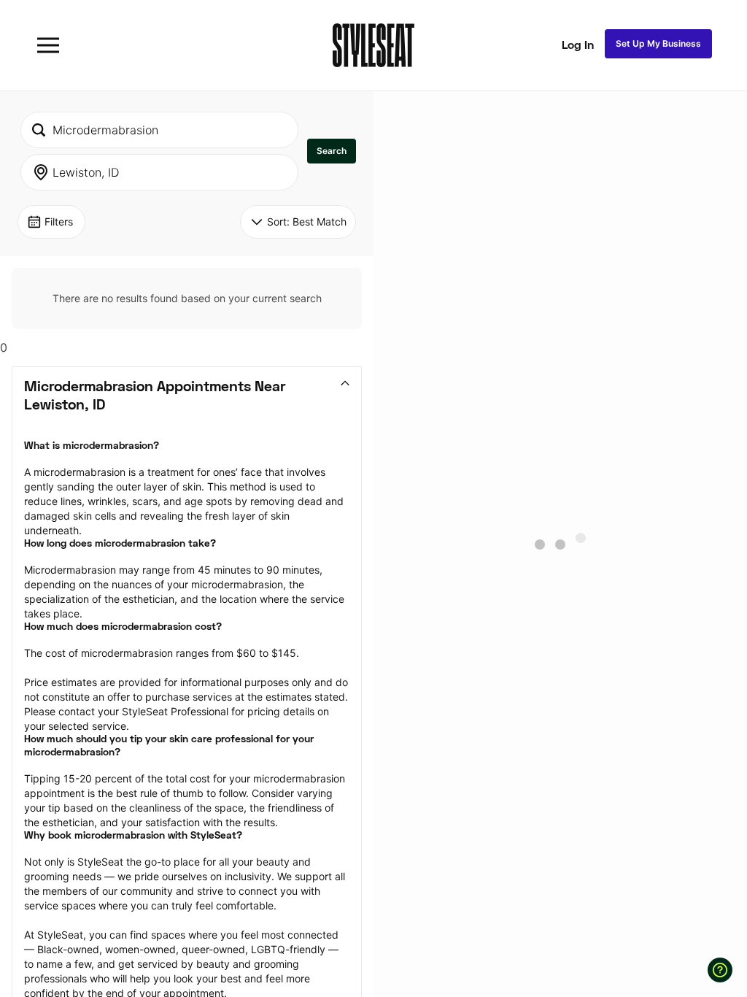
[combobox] (159, 130)
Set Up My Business (658, 43)
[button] (331, 151)
